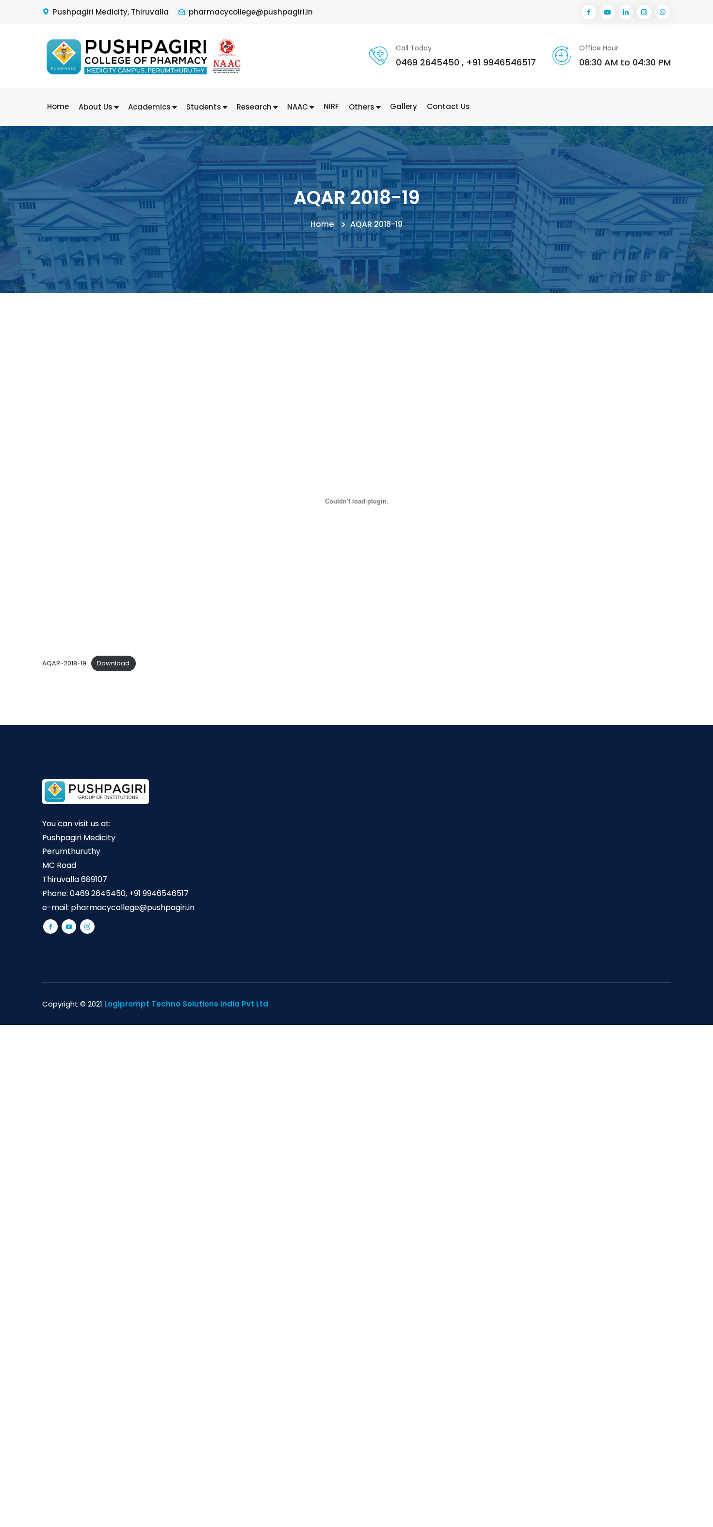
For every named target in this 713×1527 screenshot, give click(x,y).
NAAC (298, 107)
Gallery (403, 106)
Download (113, 663)
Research (255, 107)
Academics (150, 107)
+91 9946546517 (501, 62)
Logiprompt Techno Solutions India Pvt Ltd (186, 1004)
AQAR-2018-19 (64, 663)
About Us (96, 107)
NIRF (331, 106)
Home (58, 106)
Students (204, 107)
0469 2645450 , (430, 62)
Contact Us (448, 106)
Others (362, 107)
